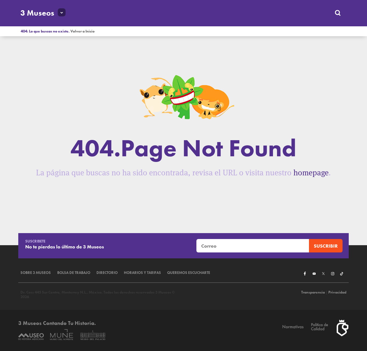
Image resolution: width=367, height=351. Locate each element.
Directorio (107, 272)
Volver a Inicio (82, 31)
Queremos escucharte (188, 272)
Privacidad (337, 292)
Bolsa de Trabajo (73, 272)
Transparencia (313, 292)
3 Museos (37, 13)
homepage (311, 173)
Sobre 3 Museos (35, 272)
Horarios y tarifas (142, 272)
